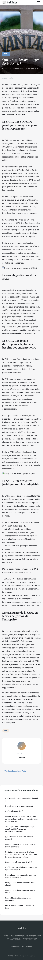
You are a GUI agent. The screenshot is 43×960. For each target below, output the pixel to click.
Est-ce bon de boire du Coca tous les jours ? (19, 906)
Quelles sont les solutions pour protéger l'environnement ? (21, 868)
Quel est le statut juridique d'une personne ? (18, 899)
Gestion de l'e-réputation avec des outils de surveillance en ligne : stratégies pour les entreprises (21, 818)
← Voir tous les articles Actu (14, 771)
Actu (6, 54)
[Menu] (38, 2)
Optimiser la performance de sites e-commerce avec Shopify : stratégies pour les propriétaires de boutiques (21, 854)
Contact (29, 947)
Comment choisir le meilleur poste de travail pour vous (20, 845)
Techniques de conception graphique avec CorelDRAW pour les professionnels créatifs (20, 829)
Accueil (4, 78)
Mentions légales (17, 947)
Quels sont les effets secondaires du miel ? (21, 799)
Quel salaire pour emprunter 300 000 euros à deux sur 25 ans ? (20, 876)
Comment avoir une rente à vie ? (18, 862)
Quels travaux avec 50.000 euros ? (19, 806)
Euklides (9, 2)
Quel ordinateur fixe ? (14, 811)
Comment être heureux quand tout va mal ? (20, 891)
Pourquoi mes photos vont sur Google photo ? (20, 883)
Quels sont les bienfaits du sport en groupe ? (19, 837)
